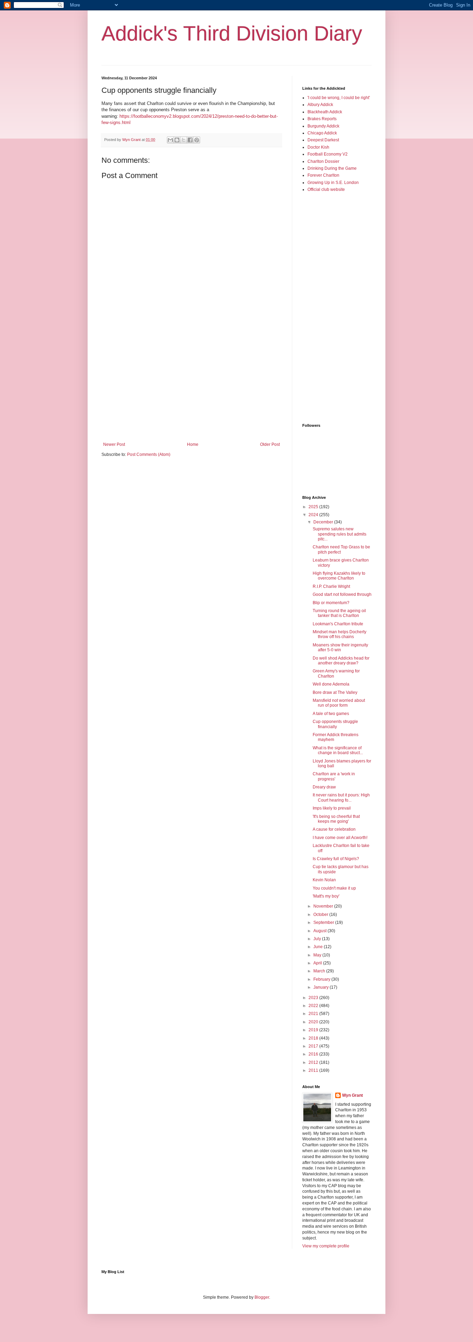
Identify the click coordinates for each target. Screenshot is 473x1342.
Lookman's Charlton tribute (338, 623)
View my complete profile (325, 1246)
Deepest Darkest (323, 140)
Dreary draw (324, 787)
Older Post (270, 444)
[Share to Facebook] (190, 139)
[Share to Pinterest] (196, 139)
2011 (314, 1070)
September (324, 922)
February (322, 979)
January (321, 987)
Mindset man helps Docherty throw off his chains (339, 634)
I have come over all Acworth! (340, 837)
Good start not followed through (342, 594)
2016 (314, 1054)
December (323, 522)
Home (192, 444)
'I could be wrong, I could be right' (338, 97)
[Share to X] (183, 139)
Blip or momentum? (331, 602)
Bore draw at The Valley (335, 692)
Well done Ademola (331, 684)
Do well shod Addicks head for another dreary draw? (341, 660)
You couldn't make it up (334, 888)
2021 (314, 1013)
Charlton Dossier (323, 161)
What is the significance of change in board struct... (338, 750)
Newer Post (114, 444)
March (319, 971)
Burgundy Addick (323, 126)
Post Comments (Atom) (148, 454)
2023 (314, 997)
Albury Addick (320, 104)
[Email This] (170, 139)
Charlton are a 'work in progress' (334, 776)
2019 (314, 1029)
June (318, 946)
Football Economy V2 (327, 154)
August (320, 930)
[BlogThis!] (176, 139)
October (321, 914)
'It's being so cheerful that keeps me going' (336, 819)
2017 (314, 1046)
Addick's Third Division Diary (231, 33)
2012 (314, 1062)
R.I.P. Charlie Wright (331, 586)
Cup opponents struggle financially (335, 724)
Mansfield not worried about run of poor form (339, 703)
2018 (314, 1038)
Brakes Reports (322, 118)
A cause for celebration (334, 829)
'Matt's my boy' (326, 896)
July (317, 938)
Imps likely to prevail (332, 808)
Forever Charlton (323, 175)
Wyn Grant (352, 1095)
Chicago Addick (322, 133)
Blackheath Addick (324, 111)
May (317, 955)
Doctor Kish (318, 147)
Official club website (326, 189)
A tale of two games (331, 713)
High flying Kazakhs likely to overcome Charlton (339, 576)
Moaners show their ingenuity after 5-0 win (340, 647)
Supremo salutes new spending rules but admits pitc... (339, 534)
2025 (314, 506)
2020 (314, 1021)
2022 (314, 1005)
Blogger (262, 1297)
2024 (314, 514)
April (318, 963)
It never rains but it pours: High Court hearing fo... (341, 797)
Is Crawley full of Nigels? (336, 858)
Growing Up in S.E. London (333, 182)
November (323, 906)
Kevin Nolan (324, 879)
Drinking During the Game (332, 168)
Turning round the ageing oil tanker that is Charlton (339, 613)
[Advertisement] (191, 384)
